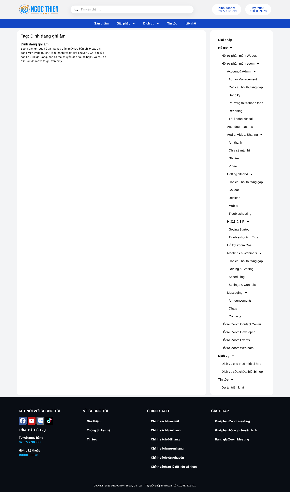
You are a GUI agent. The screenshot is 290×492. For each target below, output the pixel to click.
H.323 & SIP (235, 221)
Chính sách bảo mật (165, 421)
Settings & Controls (242, 284)
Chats (233, 308)
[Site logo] (38, 9)
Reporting (235, 111)
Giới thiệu (93, 421)
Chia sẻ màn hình (241, 150)
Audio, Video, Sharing (242, 134)
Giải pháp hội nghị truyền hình (236, 430)
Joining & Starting (241, 269)
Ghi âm (234, 158)
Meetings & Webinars (242, 253)
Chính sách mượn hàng (167, 448)
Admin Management (243, 79)
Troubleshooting (240, 213)
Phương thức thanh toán (246, 103)
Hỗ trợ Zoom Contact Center (241, 324)
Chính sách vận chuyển (167, 457)
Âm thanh (235, 142)
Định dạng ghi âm (35, 44)
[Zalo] (40, 421)
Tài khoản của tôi (241, 118)
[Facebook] (23, 421)
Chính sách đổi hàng (165, 439)
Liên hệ (190, 23)
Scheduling (237, 276)
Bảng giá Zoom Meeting (232, 439)
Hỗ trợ (222, 47)
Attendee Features (240, 126)
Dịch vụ (148, 23)
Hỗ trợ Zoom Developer (238, 332)
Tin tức (172, 23)
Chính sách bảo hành (166, 430)
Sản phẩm (101, 23)
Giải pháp (123, 23)
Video (233, 166)
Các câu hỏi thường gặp (246, 87)
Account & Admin (239, 71)
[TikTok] (49, 421)
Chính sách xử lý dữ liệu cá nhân (174, 466)
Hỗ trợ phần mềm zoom (238, 63)
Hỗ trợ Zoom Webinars (238, 348)
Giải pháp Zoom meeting (232, 421)
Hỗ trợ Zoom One (239, 245)
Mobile (233, 205)
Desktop (234, 197)
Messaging (234, 292)
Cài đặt (234, 190)
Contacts (235, 316)
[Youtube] (32, 421)
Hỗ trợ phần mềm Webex (239, 55)
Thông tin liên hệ (98, 430)
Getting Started (237, 174)
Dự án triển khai (233, 387)
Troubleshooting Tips (243, 237)
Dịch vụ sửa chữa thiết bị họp (242, 371)
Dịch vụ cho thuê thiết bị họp (241, 363)
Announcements (240, 300)
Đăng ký (234, 95)
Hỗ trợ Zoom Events (236, 340)
